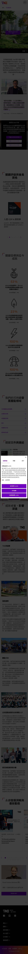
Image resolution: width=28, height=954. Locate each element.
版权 (3, 480)
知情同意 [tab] (5, 461)
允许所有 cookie (14, 486)
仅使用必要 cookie (14, 495)
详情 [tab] (14, 461)
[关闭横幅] (25, 457)
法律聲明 (7, 480)
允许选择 (14, 490)
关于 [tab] (23, 461)
